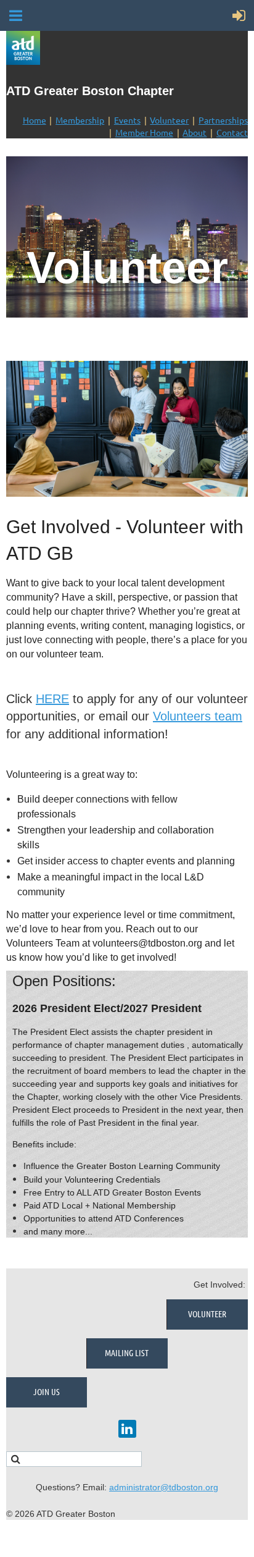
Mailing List (127, 1352)
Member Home (144, 132)
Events (127, 119)
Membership (79, 119)
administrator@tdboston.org (163, 1487)
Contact (232, 132)
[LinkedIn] (127, 1429)
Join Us (46, 1391)
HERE (52, 699)
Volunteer (169, 119)
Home (34, 119)
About (194, 132)
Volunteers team (197, 716)
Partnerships (223, 119)
